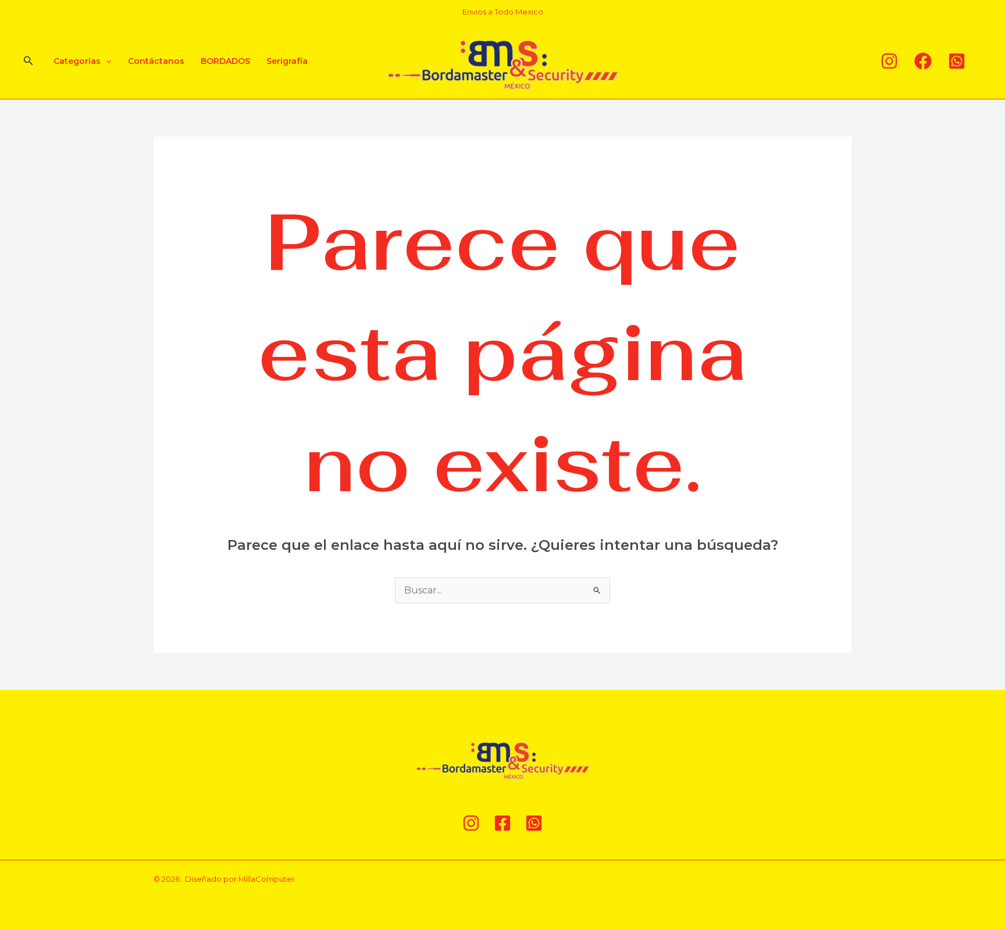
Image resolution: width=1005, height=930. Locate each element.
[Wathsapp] (957, 61)
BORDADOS (225, 61)
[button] (28, 61)
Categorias (77, 61)
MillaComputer (266, 879)
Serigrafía (287, 61)
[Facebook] (923, 61)
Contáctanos (156, 61)
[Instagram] (889, 61)
